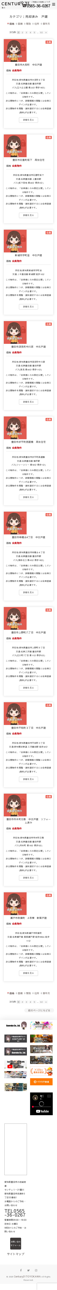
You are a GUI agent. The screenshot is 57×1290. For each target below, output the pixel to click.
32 (41, 32)
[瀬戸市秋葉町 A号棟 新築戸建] (15, 914)
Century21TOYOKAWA (27, 1276)
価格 (11, 23)
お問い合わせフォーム (16, 1243)
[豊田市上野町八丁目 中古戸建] (15, 628)
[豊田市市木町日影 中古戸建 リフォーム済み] (15, 815)
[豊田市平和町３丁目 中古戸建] (15, 724)
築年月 (46, 23)
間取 (28, 23)
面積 (20, 23)
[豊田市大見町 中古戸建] (15, 60)
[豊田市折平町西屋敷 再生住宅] (15, 438)
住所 (36, 23)
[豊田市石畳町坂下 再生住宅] (15, 156)
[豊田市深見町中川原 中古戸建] (15, 342)
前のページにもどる (39, 1010)
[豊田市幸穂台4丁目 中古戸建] (15, 533)
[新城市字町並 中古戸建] (15, 251)
